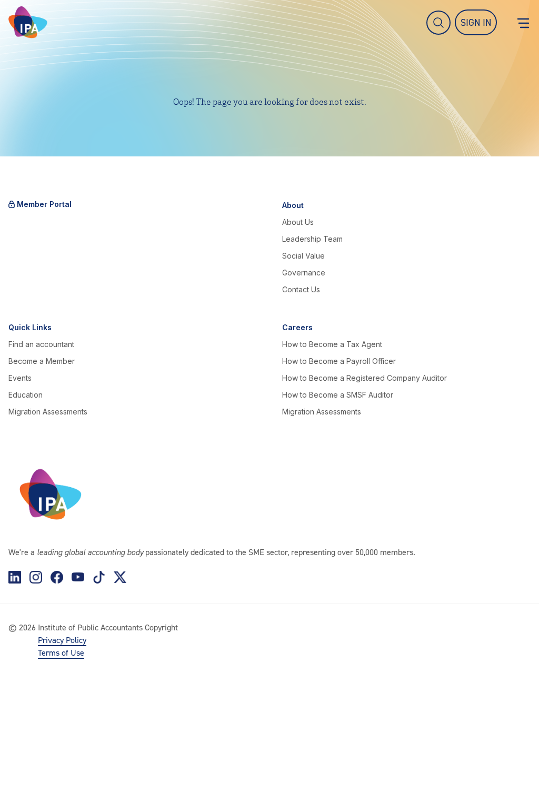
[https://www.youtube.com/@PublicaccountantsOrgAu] (78, 577)
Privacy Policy (62, 640)
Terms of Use (61, 652)
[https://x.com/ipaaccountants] (120, 577)
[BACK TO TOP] (25, 775)
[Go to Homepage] (27, 22)
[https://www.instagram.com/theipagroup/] (35, 577)
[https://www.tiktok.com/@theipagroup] (99, 577)
